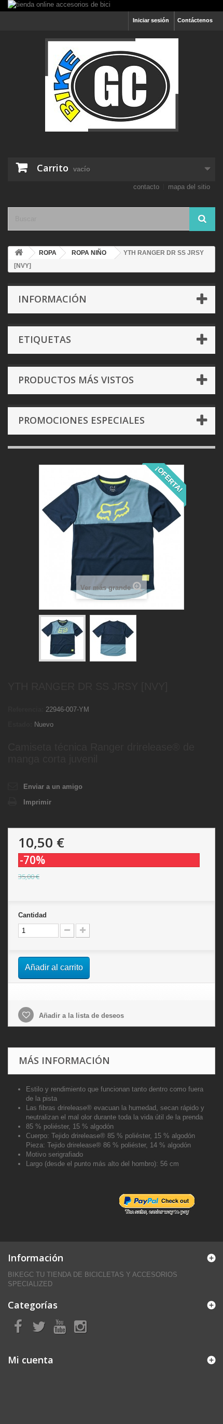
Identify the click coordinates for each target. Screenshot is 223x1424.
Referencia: (26, 709)
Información (52, 299)
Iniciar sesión (151, 20)
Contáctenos (195, 20)
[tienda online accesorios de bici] (111, 5)
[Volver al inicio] (19, 253)
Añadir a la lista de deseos (80, 1015)
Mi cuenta (30, 1360)
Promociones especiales (81, 420)
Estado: (20, 724)
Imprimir (37, 802)
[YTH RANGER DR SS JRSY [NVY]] (62, 638)
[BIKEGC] (111, 85)
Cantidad (32, 915)
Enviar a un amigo (52, 786)
